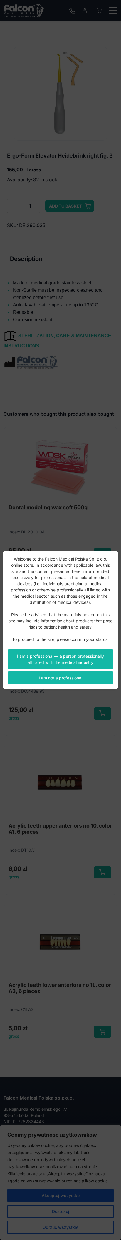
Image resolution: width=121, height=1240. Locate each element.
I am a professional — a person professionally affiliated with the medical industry (60, 659)
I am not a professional (60, 677)
